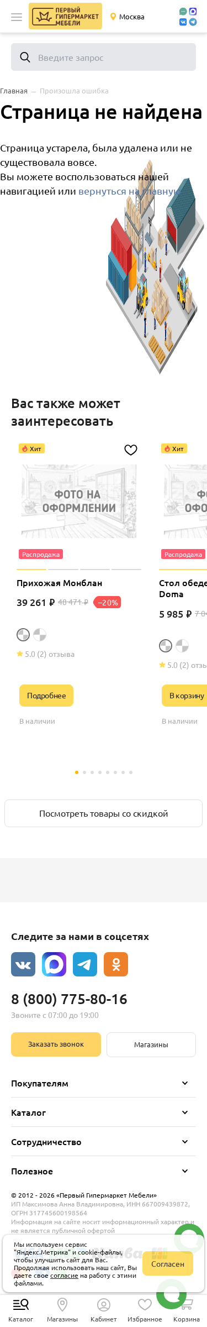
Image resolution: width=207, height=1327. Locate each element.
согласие (64, 1275)
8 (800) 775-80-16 (69, 998)
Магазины (151, 1044)
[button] (16, 17)
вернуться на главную (130, 190)
